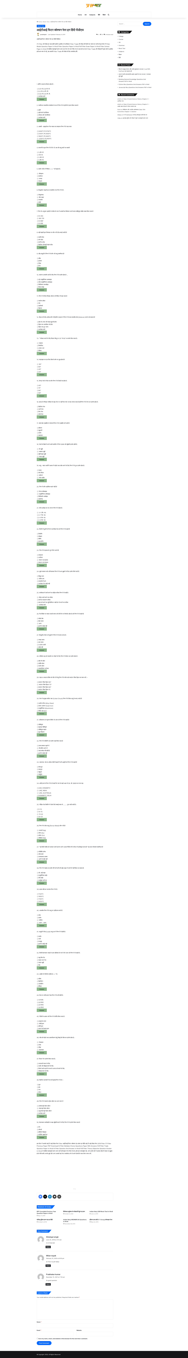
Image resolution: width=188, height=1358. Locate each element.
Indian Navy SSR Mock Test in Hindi (101, 1211)
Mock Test (46, 22)
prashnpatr (43, 34)
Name (39, 1322)
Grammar (122, 45)
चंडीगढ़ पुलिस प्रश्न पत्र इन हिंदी (45, 1219)
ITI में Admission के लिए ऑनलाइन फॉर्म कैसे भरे (135, 115)
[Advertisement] (75, 69)
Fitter (75, 1188)
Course (121, 39)
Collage (121, 36)
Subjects (92, 15)
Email (39, 1330)
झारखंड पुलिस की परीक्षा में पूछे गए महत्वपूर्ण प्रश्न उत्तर (135, 118)
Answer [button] (41, 99)
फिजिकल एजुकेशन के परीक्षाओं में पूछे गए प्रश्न (74, 1211)
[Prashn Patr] (94, 6)
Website (79, 1330)
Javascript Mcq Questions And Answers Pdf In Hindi (135, 87)
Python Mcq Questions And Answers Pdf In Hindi (134, 84)
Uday (119, 118)
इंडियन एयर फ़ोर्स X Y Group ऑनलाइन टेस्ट (101, 1219)
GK (86, 15)
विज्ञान (104, 15)
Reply (48, 1247)
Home (80, 15)
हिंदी (99, 15)
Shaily (119, 115)
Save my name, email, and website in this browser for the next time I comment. (63, 1338)
